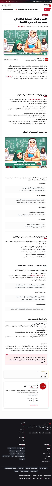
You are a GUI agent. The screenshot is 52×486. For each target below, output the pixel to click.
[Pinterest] (7, 1)
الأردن (41, 376)
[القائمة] (2, 5)
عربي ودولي (45, 15)
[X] (14, 1)
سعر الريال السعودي (20, 450)
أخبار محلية (21, 432)
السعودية (8, 76)
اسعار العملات (47, 458)
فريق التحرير (20, 468)
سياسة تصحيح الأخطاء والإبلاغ (31, 468)
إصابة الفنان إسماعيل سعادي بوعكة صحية (29, 9)
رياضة (22, 440)
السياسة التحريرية (46, 461)
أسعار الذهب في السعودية (24, 478)
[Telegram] (4, 1)
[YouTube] (12, 1)
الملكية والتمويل (34, 471)
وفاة (12, 456)
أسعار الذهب (12, 453)
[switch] (9, 5)
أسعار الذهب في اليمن (19, 456)
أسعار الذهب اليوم (11, 448)
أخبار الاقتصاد (21, 437)
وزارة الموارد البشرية (37, 275)
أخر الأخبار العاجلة (46, 453)
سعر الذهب (22, 459)
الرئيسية (48, 448)
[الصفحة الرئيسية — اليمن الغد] (47, 5)
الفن (23, 434)
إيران (45, 376)
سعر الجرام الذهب (20, 448)
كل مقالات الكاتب (33, 405)
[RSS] (2, 1)
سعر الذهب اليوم (6, 456)
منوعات (22, 426)
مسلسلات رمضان (20, 453)
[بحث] (5, 5)
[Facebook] (16, 1)
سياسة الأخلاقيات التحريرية (10, 468)
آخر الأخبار (48, 451)
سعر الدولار (12, 450)
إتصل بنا (48, 456)
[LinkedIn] (9, 1)
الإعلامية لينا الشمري (39, 58)
